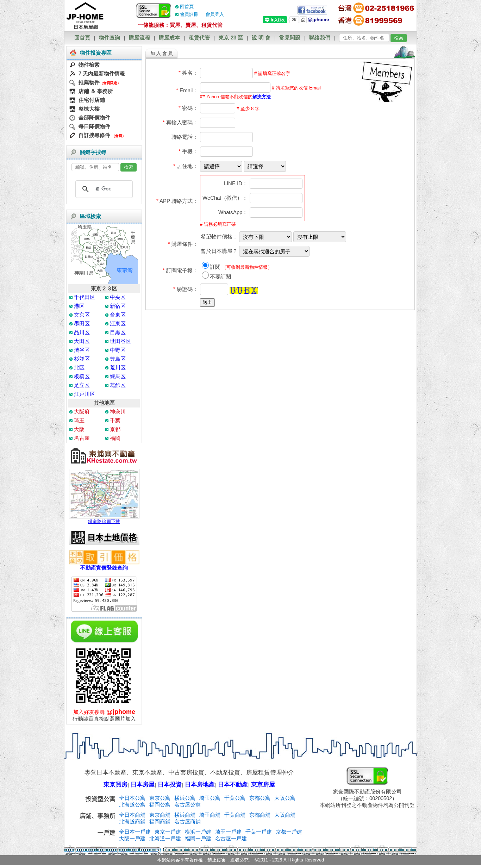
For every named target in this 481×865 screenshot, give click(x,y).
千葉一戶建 (258, 832)
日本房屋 (143, 784)
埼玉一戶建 (228, 832)
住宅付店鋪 (92, 100)
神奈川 (118, 412)
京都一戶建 (289, 832)
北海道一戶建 (165, 838)
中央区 (118, 297)
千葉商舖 (234, 815)
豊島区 (118, 359)
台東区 (118, 315)
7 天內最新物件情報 (102, 73)
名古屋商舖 (187, 821)
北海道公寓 (132, 805)
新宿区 (118, 306)
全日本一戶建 (135, 832)
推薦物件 (89, 82)
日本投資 (170, 784)
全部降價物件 (94, 117)
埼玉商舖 (209, 815)
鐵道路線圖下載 (104, 521)
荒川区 (118, 368)
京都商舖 (259, 815)
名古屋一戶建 (231, 838)
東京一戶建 (168, 832)
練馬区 (118, 376)
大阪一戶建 (132, 838)
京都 (115, 429)
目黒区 (118, 332)
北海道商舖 (132, 821)
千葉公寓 (234, 798)
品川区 (82, 332)
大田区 (82, 341)
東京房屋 (263, 784)
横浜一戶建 (198, 832)
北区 (79, 368)
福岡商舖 (159, 821)
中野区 (118, 350)
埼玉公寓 (209, 798)
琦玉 (79, 420)
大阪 (79, 429)
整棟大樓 (89, 109)
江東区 (118, 323)
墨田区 (82, 323)
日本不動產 (233, 784)
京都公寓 (259, 798)
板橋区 (82, 376)
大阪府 (82, 412)
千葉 (115, 420)
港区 (79, 306)
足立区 (82, 385)
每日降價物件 (94, 126)
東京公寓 (159, 798)
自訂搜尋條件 (94, 135)
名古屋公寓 (187, 805)
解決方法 (261, 96)
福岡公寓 (159, 805)
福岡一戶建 (198, 838)
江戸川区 (84, 394)
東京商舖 (159, 815)
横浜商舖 (184, 815)
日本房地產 (200, 784)
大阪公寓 (284, 798)
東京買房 (115, 784)
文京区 (82, 315)
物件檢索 (89, 65)
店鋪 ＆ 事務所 (96, 91)
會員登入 (215, 14)
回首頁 (187, 6)
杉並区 (82, 359)
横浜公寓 (184, 798)
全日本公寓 (132, 798)
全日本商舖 (132, 815)
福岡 (115, 438)
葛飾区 (118, 385)
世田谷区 (120, 341)
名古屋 (82, 438)
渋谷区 (82, 350)
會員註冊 (189, 14)
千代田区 (84, 297)
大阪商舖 (284, 815)
